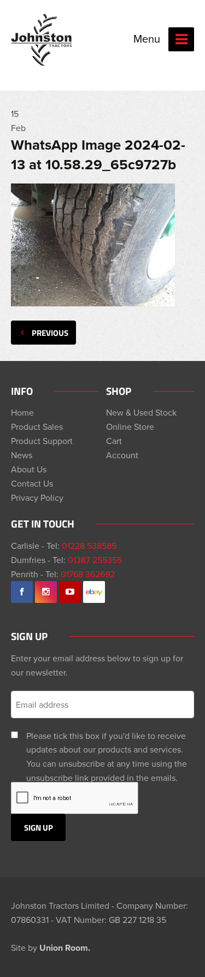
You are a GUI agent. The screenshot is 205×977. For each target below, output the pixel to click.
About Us (28, 469)
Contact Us (32, 483)
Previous (50, 333)
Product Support (42, 441)
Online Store (130, 427)
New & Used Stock (141, 412)
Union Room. (64, 948)
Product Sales (37, 427)
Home (22, 412)
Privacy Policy (37, 498)
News (21, 455)
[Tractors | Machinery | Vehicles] (42, 39)
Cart (114, 441)
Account (122, 455)
